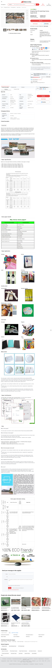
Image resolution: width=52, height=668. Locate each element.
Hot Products (4, 658)
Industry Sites (35, 658)
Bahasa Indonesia (29, 661)
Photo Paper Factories (13, 650)
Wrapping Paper (24, 7)
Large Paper (20, 653)
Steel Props (28, 636)
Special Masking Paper (12, 646)
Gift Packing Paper (21, 646)
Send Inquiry (35, 23)
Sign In (32, 82)
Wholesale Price (30, 658)
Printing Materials (13, 7)
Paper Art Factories (5, 650)
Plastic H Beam (3, 636)
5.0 (40, 88)
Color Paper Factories (32, 650)
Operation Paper (27, 653)
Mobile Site (24, 659)
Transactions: (45, 77)
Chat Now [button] (47, 23)
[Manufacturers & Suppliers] (26, 2)
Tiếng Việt (24, 661)
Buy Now (40, 20)
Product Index (47, 658)
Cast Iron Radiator (16, 636)
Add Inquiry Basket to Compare (15, 33)
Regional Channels (41, 658)
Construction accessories (5, 634)
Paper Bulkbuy (34, 653)
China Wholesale (25, 658)
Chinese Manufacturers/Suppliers (17, 658)
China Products (9, 658)
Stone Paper (15, 634)
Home (2, 7)
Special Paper (18, 7)
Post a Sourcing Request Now (13, 589)
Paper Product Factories (23, 650)
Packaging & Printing (7, 7)
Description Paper (14, 653)
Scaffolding (40, 636)
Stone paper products (29, 634)
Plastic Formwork (41, 634)
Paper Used (40, 650)
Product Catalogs (15, 632)
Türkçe (21, 661)
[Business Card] (49, 91)
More (2, 655)
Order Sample (46, 26)
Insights (28, 659)
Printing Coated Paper (5, 653)
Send (10, 587)
